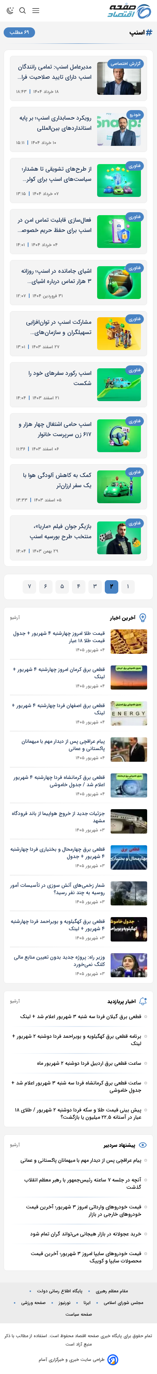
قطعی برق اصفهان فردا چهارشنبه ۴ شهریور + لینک (58, 709)
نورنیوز (64, 1303)
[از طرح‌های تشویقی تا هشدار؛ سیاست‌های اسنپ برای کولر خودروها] (119, 180)
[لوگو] (129, 11)
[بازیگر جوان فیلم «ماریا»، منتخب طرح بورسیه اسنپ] (119, 537)
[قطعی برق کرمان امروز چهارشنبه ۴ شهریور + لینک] (129, 677)
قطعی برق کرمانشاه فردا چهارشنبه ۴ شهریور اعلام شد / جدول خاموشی (59, 781)
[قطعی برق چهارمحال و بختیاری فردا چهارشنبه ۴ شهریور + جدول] (129, 857)
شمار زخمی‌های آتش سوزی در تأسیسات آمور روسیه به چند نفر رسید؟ (57, 889)
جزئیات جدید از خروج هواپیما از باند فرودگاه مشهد (58, 817)
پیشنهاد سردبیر (119, 1145)
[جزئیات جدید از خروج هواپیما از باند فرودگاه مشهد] (129, 821)
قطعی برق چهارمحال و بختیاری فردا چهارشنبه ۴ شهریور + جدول (57, 853)
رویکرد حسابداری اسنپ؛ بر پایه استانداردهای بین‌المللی (55, 123)
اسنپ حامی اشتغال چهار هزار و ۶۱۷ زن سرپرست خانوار (55, 429)
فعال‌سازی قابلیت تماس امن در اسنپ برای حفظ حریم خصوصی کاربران (54, 226)
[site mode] (10, 10)
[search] (22, 10)
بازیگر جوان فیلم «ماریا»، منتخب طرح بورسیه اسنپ (60, 531)
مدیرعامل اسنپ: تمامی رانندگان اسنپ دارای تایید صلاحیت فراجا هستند (53, 72)
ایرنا (87, 1303)
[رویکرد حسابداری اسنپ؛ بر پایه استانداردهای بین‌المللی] (119, 129)
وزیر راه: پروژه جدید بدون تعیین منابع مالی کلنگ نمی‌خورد (59, 961)
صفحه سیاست (78, 1314)
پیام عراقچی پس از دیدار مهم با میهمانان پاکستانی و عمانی (63, 745)
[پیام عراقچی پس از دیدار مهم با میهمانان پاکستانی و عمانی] (129, 749)
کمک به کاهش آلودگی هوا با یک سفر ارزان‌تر (57, 480)
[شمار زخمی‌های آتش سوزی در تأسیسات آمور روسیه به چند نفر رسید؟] (129, 893)
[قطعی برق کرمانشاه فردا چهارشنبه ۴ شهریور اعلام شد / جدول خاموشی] (129, 785)
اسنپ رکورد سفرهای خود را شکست (59, 378)
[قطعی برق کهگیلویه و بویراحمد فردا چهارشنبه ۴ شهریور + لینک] (129, 929)
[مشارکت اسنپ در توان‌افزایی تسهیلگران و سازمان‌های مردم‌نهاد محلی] (119, 333)
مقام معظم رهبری (112, 1291)
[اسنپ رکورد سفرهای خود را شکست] (119, 384)
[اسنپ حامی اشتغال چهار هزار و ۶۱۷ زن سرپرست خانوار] (119, 435)
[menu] (36, 10)
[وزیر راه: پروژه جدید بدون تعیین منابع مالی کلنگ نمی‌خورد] (129, 965)
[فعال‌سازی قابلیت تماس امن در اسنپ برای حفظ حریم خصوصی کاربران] (119, 231)
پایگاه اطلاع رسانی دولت (60, 1291)
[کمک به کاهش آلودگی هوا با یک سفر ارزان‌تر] (119, 486)
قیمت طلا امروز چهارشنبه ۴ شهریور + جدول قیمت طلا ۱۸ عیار (59, 637)
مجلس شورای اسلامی (123, 1303)
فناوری (135, 165)
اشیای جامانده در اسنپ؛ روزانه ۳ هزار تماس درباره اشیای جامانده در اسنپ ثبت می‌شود (56, 277)
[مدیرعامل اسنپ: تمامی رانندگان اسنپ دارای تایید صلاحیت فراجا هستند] (119, 78)
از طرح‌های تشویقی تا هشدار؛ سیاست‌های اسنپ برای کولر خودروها (56, 174)
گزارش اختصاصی (126, 63)
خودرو (135, 114)
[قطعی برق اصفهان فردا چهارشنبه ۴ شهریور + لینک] (129, 713)
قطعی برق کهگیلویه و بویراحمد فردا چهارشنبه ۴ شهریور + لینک (58, 925)
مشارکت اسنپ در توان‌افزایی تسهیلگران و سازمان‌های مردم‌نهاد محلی (58, 328)
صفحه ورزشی (33, 1303)
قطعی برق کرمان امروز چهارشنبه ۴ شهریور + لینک (59, 673)
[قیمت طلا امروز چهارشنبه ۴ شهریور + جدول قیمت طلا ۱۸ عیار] (129, 641)
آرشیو (15, 618)
